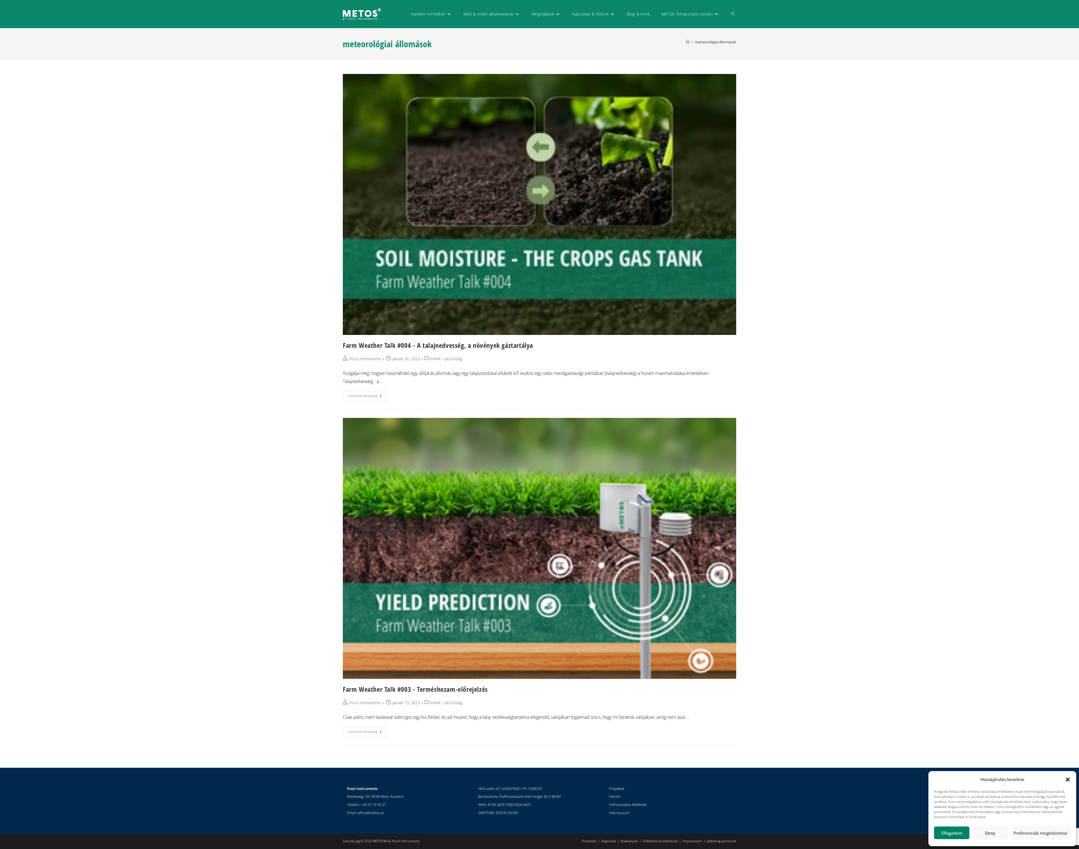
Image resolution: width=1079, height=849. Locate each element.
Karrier (614, 796)
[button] (1068, 779)
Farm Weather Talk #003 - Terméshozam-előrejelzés (415, 689)
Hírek (435, 358)
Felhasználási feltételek (628, 804)
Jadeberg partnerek (721, 841)
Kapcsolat (608, 841)
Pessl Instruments (365, 358)
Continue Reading (367, 394)
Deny (990, 833)
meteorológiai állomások (715, 41)
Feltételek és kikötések (660, 841)
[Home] (688, 41)
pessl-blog (454, 358)
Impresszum (619, 812)
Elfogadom (951, 833)
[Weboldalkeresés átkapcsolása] (732, 14)
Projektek (616, 788)
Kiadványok (629, 841)
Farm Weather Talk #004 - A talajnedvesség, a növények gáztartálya (438, 345)
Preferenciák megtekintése (1040, 833)
